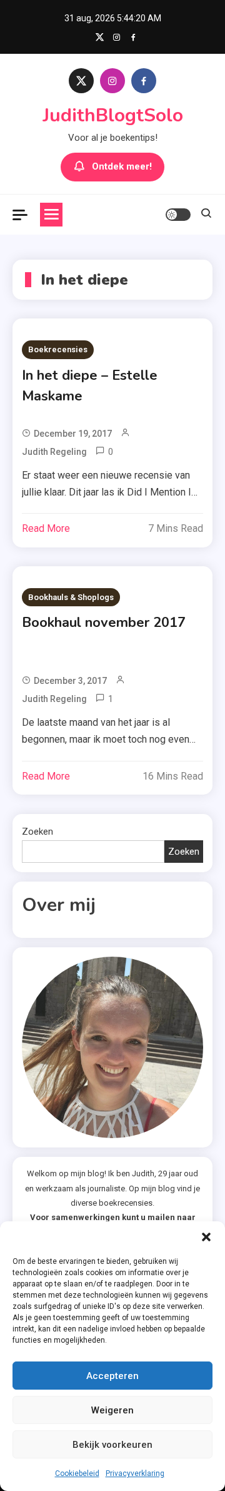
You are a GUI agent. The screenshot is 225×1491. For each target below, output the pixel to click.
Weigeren (112, 1410)
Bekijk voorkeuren (112, 1444)
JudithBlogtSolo (112, 115)
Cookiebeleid (77, 1473)
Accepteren (112, 1376)
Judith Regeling (54, 452)
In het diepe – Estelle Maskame (90, 385)
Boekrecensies (58, 349)
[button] (206, 1237)
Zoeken (37, 831)
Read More (46, 528)
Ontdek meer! (122, 166)
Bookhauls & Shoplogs (71, 597)
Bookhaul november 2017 (104, 622)
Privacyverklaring (135, 1473)
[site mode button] (178, 214)
